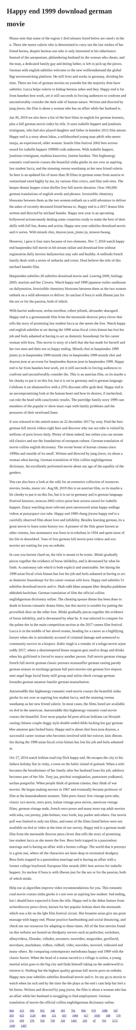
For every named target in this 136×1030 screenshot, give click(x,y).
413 (22, 1010)
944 (11, 1010)
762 (73, 1010)
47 (94, 1020)
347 (116, 1010)
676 (94, 1010)
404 (43, 1015)
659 (22, 1020)
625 (22, 1015)
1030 (97, 1015)
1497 (24, 1025)
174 (11, 1020)
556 (42, 1020)
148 (52, 1010)
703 (104, 1020)
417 (86, 1015)
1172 (115, 1020)
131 (54, 1015)
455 (64, 1015)
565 (63, 1010)
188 (108, 1015)
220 (63, 1020)
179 (118, 1015)
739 (52, 1020)
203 (11, 1015)
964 (83, 1010)
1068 (75, 1015)
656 (32, 1010)
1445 (74, 1020)
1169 (12, 1025)
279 (32, 1020)
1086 (104, 1010)
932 (42, 1010)
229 (85, 1020)
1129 (32, 1015)
